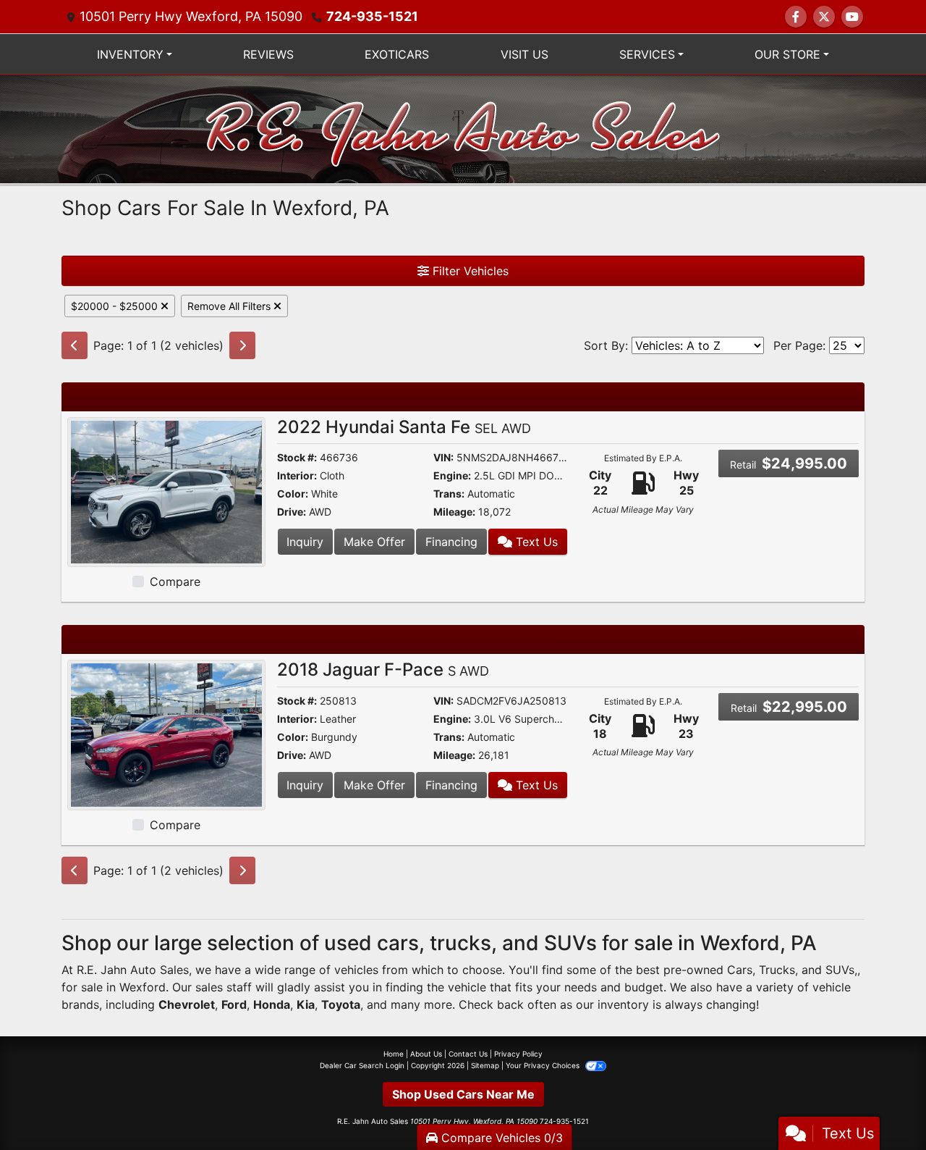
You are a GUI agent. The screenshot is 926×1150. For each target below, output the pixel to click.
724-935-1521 (372, 16)
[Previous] (74, 345)
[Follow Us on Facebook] (796, 17)
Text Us (535, 541)
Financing (451, 541)
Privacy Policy (518, 1053)
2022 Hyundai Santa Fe (404, 426)
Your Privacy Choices (544, 1065)
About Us (426, 1053)
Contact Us (468, 1053)
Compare (175, 581)
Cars (739, 969)
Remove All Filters (230, 306)
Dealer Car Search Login (362, 1065)
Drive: (291, 511)
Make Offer (374, 541)
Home (393, 1053)
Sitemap (485, 1065)
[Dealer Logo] (463, 128)
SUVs (839, 969)
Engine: (452, 475)
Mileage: (454, 511)
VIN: (443, 457)
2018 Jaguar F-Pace (383, 669)
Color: (292, 493)
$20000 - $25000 (116, 306)
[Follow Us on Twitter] (824, 17)
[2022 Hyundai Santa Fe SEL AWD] (166, 491)
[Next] (242, 345)
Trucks (777, 969)
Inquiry (304, 541)
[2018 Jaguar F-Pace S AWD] (166, 733)
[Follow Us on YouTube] (852, 17)
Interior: (297, 475)
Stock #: (297, 457)
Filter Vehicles (469, 271)
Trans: (448, 493)
